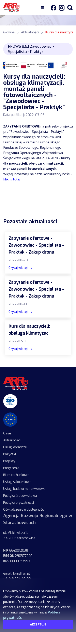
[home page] (15, 383)
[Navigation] (20, 7)
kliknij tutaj (11, 179)
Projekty (9, 461)
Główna (9, 32)
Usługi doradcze (15, 447)
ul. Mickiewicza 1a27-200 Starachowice (19, 535)
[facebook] (53, 7)
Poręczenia (11, 468)
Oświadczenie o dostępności (23, 509)
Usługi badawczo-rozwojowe (24, 489)
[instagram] (60, 7)
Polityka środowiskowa (20, 496)
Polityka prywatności (18, 502)
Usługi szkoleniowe (17, 482)
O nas (7, 433)
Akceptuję (38, 625)
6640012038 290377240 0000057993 (17, 555)
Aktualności (30, 32)
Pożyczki (9, 454)
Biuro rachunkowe (16, 475)
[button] (42, 7)
